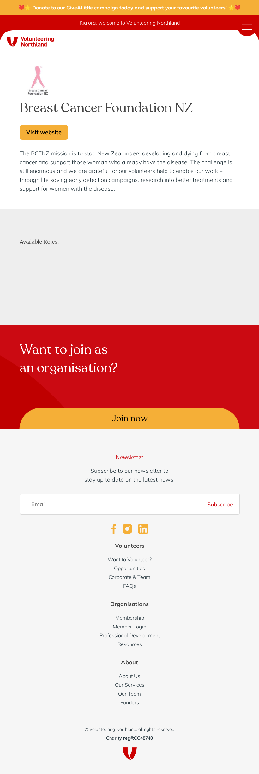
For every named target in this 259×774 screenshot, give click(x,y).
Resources (129, 644)
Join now (129, 419)
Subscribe (220, 504)
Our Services (129, 685)
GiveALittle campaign (92, 7)
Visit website (44, 132)
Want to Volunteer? (130, 559)
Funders (129, 702)
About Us (129, 676)
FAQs (129, 586)
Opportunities (129, 568)
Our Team (129, 693)
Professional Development (129, 635)
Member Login (129, 626)
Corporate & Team (129, 577)
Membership (129, 618)
